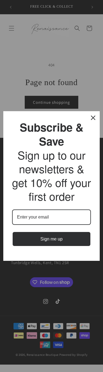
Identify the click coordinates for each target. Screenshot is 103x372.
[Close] (93, 117)
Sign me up (51, 239)
